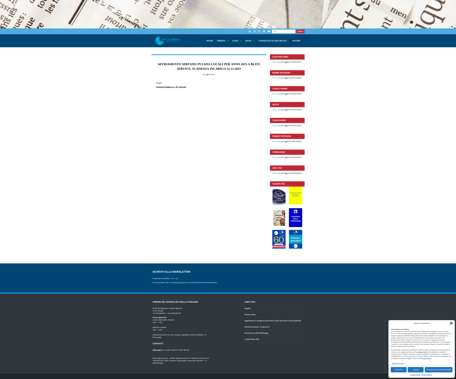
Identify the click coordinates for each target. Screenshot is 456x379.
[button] (451, 323)
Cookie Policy (415, 375)
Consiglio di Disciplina (272, 41)
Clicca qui (276, 62)
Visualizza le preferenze (438, 370)
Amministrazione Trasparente (257, 327)
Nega (415, 370)
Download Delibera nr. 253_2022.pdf (171, 87)
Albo (235, 41)
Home (210, 41)
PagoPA (248, 308)
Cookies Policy (422, 352)
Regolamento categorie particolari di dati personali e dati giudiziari (273, 321)
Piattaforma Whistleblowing (256, 333)
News (248, 41)
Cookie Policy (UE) (252, 339)
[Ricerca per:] (283, 31)
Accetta (399, 370)
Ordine (221, 41)
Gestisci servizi (398, 364)
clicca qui (174, 278)
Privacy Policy (426, 358)
